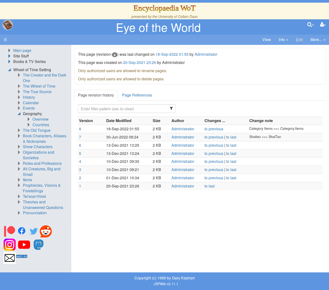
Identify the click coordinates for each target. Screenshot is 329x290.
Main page (22, 50)
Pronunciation (35, 212)
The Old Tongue (37, 130)
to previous (213, 128)
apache (8, 25)
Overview (41, 119)
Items (27, 179)
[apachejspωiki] (8, 25)
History (29, 97)
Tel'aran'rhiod (34, 196)
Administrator (206, 54)
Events (29, 108)
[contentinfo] (283, 40)
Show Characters (38, 146)
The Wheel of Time (39, 86)
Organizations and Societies (38, 154)
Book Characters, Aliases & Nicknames (44, 138)
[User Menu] (323, 24)
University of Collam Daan (178, 16)
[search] (310, 24)
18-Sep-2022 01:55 (172, 54)
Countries (41, 124)
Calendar (31, 102)
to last (231, 137)
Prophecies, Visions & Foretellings (42, 187)
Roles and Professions (42, 163)
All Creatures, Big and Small (41, 171)
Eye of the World (158, 27)
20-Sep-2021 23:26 (139, 62)
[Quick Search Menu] (310, 24)
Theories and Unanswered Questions (43, 204)
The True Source (37, 91)
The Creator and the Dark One (44, 77)
